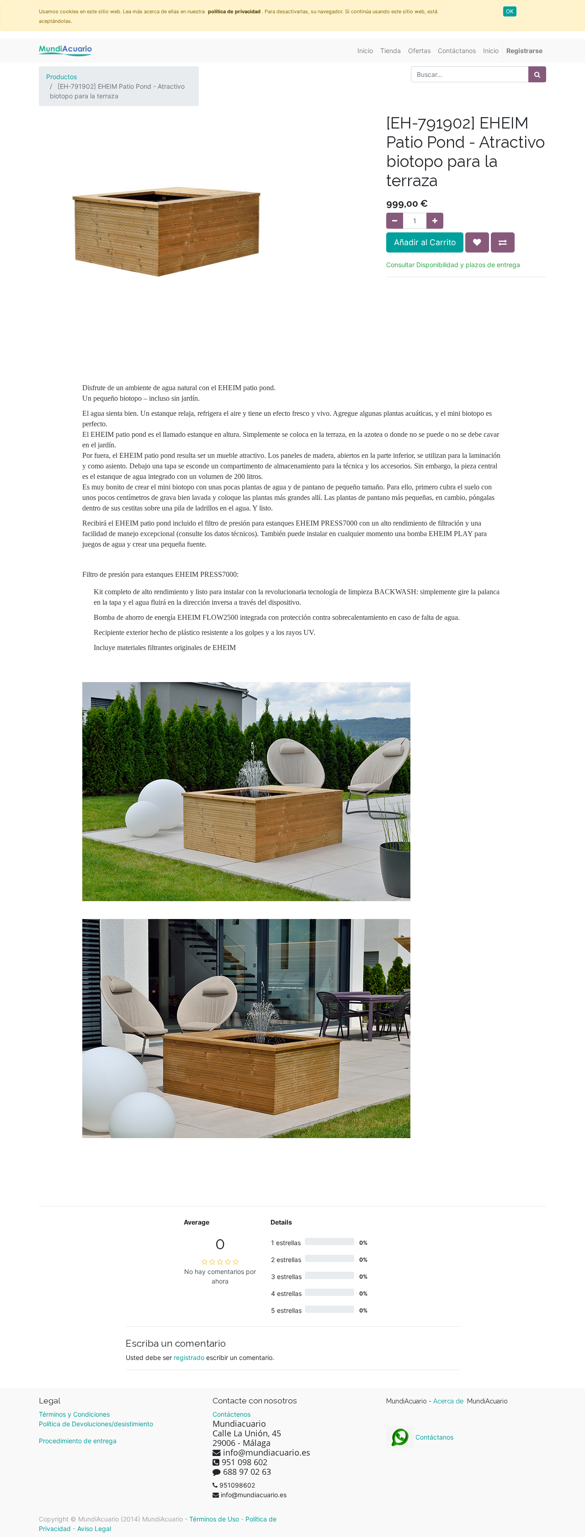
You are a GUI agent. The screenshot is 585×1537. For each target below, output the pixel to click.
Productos (61, 77)
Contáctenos (231, 1414)
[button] (477, 242)
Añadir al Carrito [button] (425, 242)
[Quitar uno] (394, 221)
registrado (189, 1357)
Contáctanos (433, 1437)
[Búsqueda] (537, 74)
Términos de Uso (214, 1519)
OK (510, 11)
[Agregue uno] (434, 221)
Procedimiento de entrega (78, 1441)
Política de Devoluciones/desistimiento (96, 1424)
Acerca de (449, 1401)
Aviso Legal (94, 1528)
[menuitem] (365, 50)
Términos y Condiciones (74, 1414)
